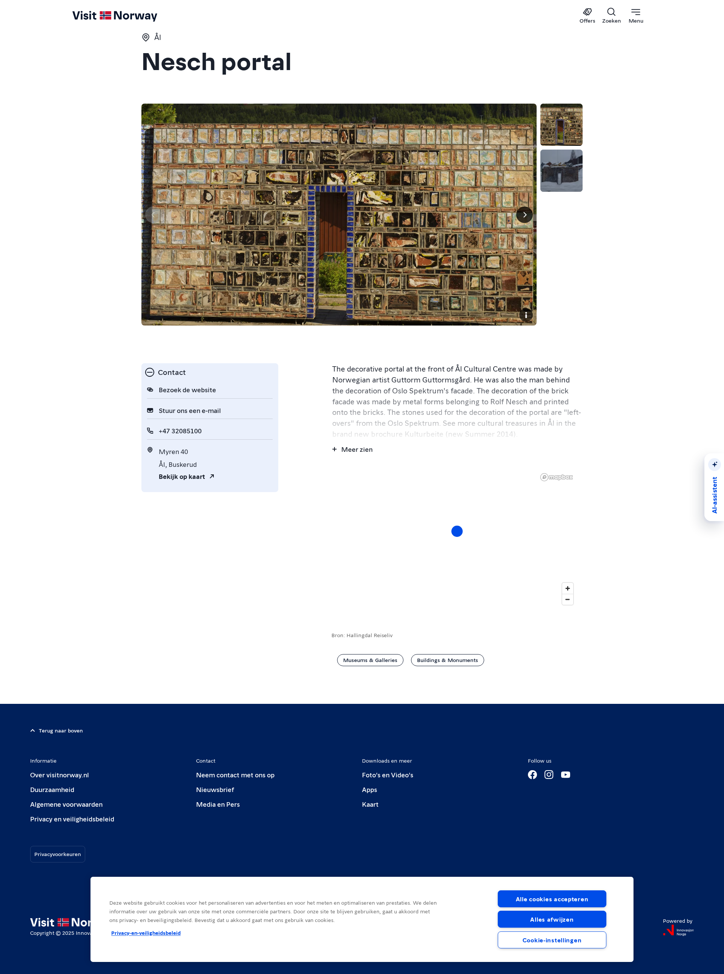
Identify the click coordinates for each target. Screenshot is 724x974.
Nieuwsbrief (215, 789)
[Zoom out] (567, 599)
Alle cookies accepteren (552, 899)
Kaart (370, 804)
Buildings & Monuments (447, 659)
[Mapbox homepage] (556, 477)
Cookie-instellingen (552, 940)
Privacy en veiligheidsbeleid (72, 818)
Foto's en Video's (387, 774)
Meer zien (357, 449)
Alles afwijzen (552, 919)
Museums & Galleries (370, 659)
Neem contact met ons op (235, 774)
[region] (362, 919)
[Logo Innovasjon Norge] (678, 930)
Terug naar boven (61, 730)
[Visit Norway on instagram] (549, 774)
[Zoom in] (567, 588)
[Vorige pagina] (153, 214)
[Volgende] (524, 214)
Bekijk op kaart (182, 476)
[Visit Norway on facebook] (532, 774)
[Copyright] (526, 315)
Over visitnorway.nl (59, 774)
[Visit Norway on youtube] (565, 774)
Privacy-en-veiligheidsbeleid (146, 932)
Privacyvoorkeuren (57, 853)
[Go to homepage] (127, 16)
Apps (369, 789)
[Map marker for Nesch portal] (457, 531)
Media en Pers (218, 804)
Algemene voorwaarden (66, 804)
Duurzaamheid (52, 789)
